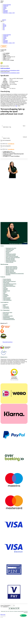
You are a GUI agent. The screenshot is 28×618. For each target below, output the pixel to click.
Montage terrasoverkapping (11, 266)
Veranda (5, 8)
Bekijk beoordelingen (5, 68)
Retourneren (8, 251)
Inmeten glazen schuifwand (11, 268)
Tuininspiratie (6, 306)
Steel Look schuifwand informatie (13, 257)
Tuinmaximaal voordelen (11, 253)
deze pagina (24, 243)
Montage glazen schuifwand (11, 267)
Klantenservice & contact (11, 248)
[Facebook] (10, 609)
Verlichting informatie (10, 258)
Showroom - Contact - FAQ (9, 12)
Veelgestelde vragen (10, 249)
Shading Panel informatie (11, 260)
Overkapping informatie (11, 255)
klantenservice (6, 205)
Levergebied (5, 314)
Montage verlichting (10, 270)
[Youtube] (12, 609)
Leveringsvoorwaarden (8, 315)
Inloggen (4, 19)
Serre (4, 9)
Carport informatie (9, 262)
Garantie (7, 252)
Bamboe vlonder (6, 290)
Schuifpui (5, 296)
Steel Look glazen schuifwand (9, 281)
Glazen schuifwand (7, 280)
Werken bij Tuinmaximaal (8, 318)
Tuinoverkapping (6, 298)
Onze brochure (6, 308)
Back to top (3, 614)
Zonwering (5, 10)
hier (16, 105)
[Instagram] (16, 609)
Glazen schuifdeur (7, 297)
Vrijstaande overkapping (8, 284)
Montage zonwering (10, 271)
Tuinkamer (5, 294)
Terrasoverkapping (7, 4)
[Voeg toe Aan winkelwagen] (1, 32)
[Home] (4, 18)
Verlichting (5, 11)
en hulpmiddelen (4, 219)
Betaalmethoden (6, 317)
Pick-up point (6, 313)
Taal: (2, 606)
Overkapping (6, 295)
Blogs (4, 305)
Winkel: (2, 605)
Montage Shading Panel (11, 272)
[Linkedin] (14, 609)
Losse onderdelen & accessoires (9, 283)
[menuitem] (4, 23)
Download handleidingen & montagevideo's (15, 273)
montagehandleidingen (9, 218)
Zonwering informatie (10, 259)
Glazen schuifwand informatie (12, 256)
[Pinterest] (18, 609)
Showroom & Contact (7, 312)
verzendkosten (11, 143)
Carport (4, 7)
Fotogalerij (5, 304)
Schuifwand (5, 5)
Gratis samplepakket (7, 300)
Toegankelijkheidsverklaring (9, 319)
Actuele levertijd (9, 250)
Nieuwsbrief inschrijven (7, 342)
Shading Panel (6, 282)
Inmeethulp (8, 274)
